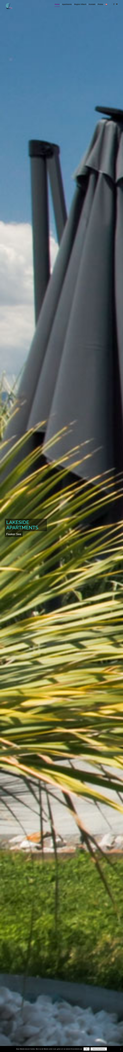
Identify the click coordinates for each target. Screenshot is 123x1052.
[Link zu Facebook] (113, 4)
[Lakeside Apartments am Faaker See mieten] (9, 6)
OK (86, 1049)
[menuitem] (57, 4)
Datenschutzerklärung (99, 1049)
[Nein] (121, 1049)
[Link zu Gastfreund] (116, 4)
